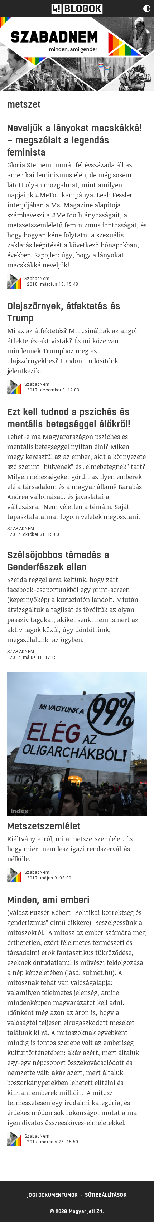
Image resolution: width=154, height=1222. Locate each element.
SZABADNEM (20, 528)
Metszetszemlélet (43, 826)
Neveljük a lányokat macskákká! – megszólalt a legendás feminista (74, 140)
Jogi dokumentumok (52, 1195)
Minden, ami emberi (48, 899)
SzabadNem (37, 278)
